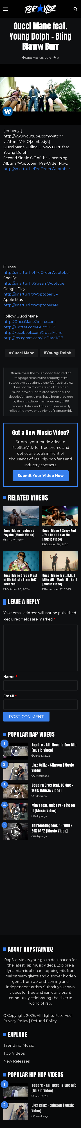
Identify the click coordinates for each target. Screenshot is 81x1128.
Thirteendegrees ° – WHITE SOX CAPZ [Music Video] (52, 828)
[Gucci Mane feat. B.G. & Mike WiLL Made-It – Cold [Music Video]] (60, 561)
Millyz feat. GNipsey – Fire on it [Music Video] (53, 808)
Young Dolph (58, 353)
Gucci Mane (23, 353)
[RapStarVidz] (40, 8)
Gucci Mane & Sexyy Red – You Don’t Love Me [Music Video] (59, 535)
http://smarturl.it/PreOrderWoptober (36, 169)
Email (10, 696)
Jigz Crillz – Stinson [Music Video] (53, 767)
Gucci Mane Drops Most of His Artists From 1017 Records (20, 580)
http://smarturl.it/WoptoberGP (30, 294)
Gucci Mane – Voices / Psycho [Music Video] (18, 532)
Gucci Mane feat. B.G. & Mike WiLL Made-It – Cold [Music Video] (59, 580)
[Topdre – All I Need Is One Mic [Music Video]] (15, 751)
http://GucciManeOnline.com (29, 322)
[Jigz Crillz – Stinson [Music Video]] (15, 771)
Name (10, 677)
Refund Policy (44, 1021)
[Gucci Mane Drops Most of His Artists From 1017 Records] (21, 561)
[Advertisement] (40, 218)
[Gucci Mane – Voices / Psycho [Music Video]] (21, 516)
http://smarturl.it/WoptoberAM (30, 305)
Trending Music (18, 1045)
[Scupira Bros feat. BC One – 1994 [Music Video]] (15, 791)
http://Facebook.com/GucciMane (32, 332)
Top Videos (14, 1053)
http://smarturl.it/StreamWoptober (34, 283)
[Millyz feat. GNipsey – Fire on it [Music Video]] (15, 811)
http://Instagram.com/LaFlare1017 (33, 338)
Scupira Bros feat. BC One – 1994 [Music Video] (52, 787)
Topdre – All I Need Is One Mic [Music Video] (54, 747)
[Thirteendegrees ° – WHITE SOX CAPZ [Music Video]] (15, 831)
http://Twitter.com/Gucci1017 (29, 327)
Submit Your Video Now (41, 476)
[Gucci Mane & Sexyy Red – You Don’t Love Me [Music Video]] (60, 516)
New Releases (16, 1061)
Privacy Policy (15, 1021)
